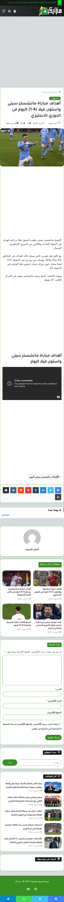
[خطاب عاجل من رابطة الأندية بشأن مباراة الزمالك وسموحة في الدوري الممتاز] (53, 815)
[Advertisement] (32, 50)
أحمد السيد (52, 123)
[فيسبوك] (58, 490)
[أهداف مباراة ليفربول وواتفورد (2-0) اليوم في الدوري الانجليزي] (47, 578)
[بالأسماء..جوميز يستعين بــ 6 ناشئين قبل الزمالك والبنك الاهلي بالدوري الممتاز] (53, 842)
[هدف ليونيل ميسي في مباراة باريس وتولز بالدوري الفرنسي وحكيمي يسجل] (47, 612)
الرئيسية (55, 92)
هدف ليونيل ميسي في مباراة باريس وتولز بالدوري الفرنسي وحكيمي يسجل (49, 625)
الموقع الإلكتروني (54, 712)
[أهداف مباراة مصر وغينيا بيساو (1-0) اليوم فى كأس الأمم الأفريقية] (16, 578)
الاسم (58, 689)
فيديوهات (45, 92)
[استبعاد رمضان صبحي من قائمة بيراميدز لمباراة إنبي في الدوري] (53, 829)
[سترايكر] (50, 11)
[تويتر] (51, 490)
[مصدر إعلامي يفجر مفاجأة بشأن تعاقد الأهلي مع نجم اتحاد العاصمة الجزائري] (53, 801)
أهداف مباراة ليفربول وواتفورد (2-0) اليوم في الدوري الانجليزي (48, 592)
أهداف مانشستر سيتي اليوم (43, 476)
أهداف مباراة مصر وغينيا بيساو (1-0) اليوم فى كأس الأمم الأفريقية (19, 592)
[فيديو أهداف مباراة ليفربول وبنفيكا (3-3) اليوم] (16, 612)
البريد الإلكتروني (54, 701)
